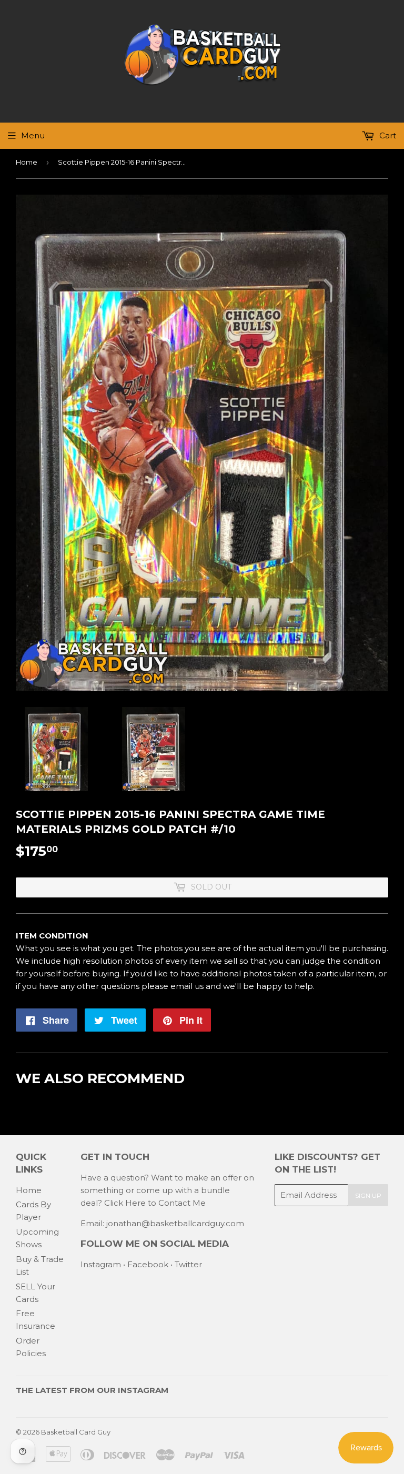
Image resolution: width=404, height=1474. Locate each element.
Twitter (188, 1264)
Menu (33, 135)
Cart (386, 135)
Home (26, 162)
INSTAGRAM (143, 1390)
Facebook (147, 1264)
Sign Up (368, 1195)
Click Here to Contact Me (155, 1203)
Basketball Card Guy (75, 1432)
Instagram (100, 1264)
